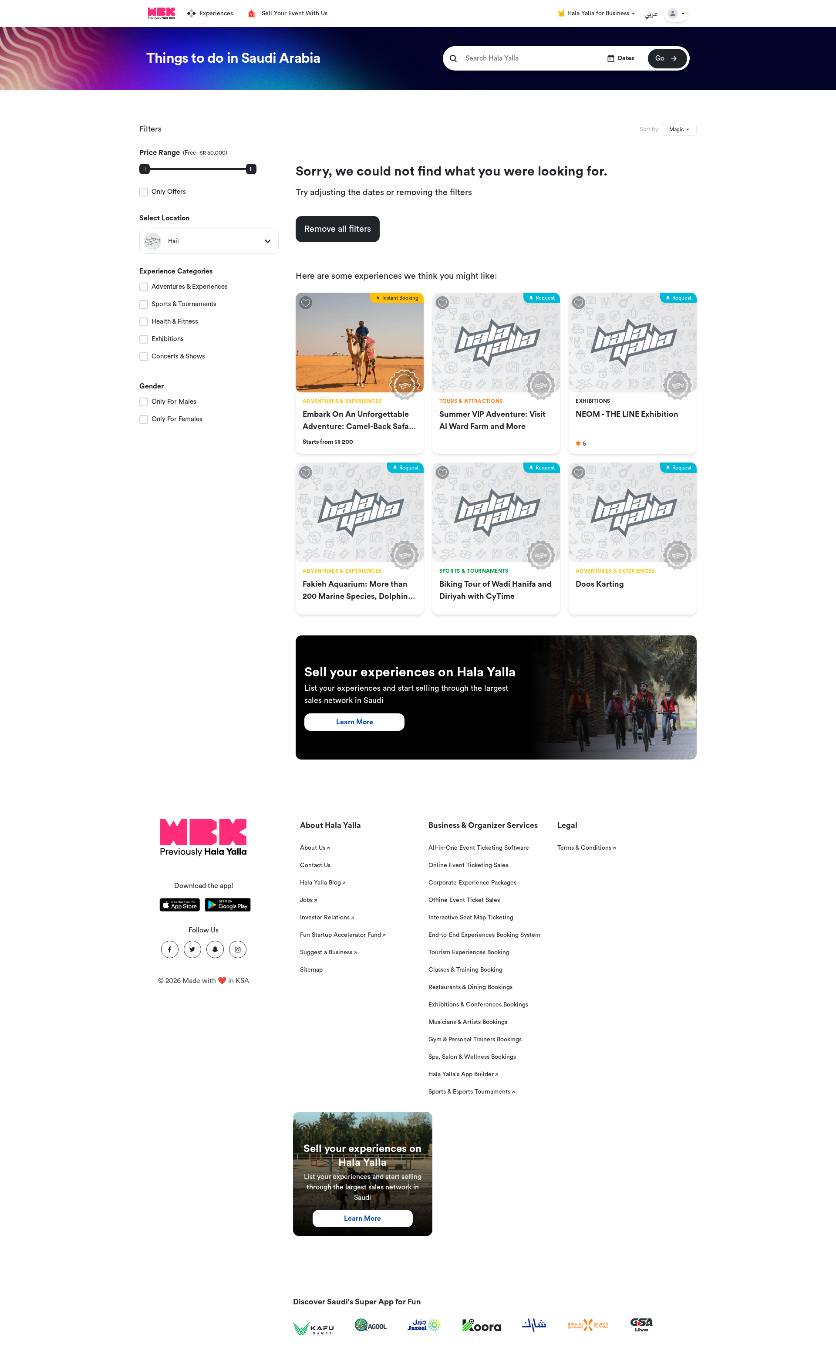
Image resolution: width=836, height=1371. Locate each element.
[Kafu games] (313, 1329)
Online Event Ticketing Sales (468, 865)
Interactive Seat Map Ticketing (470, 918)
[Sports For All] (588, 1325)
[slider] (144, 169)
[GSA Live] (641, 1325)
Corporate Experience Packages (472, 883)
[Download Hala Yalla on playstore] (228, 906)
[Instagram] (237, 949)
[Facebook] (170, 949)
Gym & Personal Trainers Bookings (475, 1040)
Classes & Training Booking (465, 970)
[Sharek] (534, 1325)
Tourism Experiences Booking (468, 952)
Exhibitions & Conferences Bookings (478, 1005)
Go (659, 58)
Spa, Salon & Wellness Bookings (472, 1057)
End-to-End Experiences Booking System (484, 935)
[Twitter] (192, 949)
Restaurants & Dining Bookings (470, 987)
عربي (651, 13)
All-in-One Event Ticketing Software (478, 848)
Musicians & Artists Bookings (467, 1022)
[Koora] (481, 1325)
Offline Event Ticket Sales (464, 900)
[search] (453, 58)
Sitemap (311, 970)
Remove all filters (337, 229)
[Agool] (371, 1324)
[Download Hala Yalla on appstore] (180, 906)
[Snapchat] (215, 949)
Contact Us (315, 865)
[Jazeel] (425, 1325)
